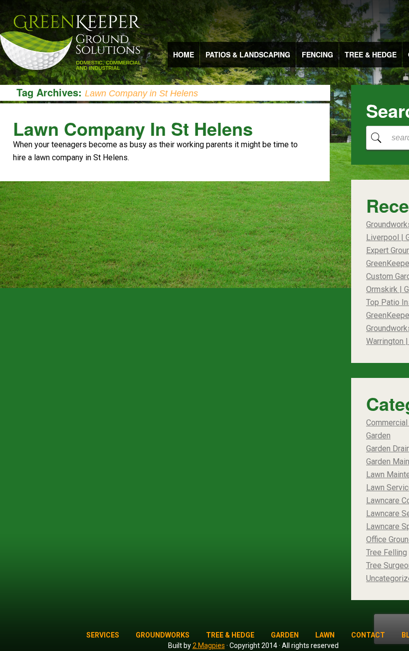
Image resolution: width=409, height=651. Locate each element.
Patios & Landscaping (247, 54)
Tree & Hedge (371, 54)
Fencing (317, 54)
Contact (368, 635)
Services (102, 635)
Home (183, 54)
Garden (285, 635)
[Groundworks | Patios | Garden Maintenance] (70, 43)
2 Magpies (209, 646)
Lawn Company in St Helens (133, 128)
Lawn (325, 635)
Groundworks (163, 635)
